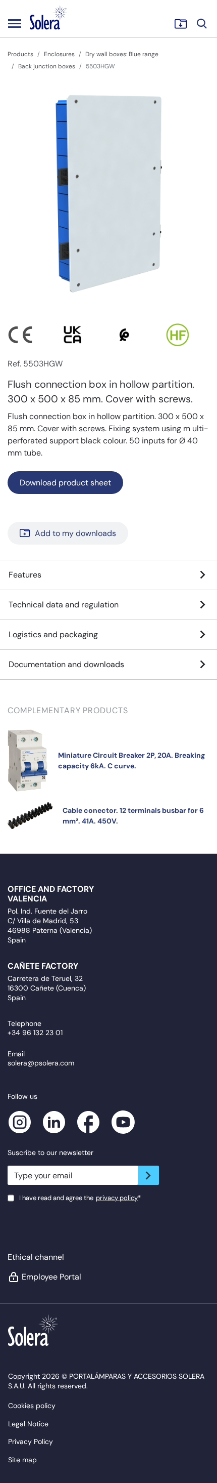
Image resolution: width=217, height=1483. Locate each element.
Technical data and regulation (64, 604)
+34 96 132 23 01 (35, 1032)
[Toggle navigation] (15, 23)
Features (25, 574)
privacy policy (117, 1197)
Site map (22, 1459)
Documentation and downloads (66, 664)
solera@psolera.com (41, 1062)
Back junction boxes (46, 66)
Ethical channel (36, 1257)
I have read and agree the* (80, 1197)
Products (20, 54)
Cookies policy (32, 1405)
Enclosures (59, 54)
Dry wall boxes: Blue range (121, 54)
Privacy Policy (30, 1441)
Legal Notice (28, 1423)
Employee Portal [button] (51, 1276)
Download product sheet (65, 482)
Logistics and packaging (53, 634)
